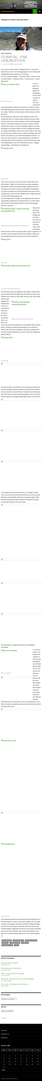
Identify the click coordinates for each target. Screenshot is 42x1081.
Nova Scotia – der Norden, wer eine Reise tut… (15, 984)
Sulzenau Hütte (7, 945)
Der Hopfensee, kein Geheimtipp (11, 968)
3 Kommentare (17, 64)
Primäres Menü (39, 11)
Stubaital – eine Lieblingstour (14, 58)
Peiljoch (5, 942)
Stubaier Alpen (15, 942)
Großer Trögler (31, 940)
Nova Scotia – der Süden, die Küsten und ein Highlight (17, 979)
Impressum (4, 1037)
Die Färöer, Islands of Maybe (9, 963)
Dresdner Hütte (18, 940)
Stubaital (25, 942)
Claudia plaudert (7, 11)
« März (3, 1070)
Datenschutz (5, 1034)
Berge (3, 53)
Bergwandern (7, 940)
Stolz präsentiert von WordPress (9, 1078)
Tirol (16, 945)
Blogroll (4, 1030)
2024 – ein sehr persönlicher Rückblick (12, 973)
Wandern (8, 53)
